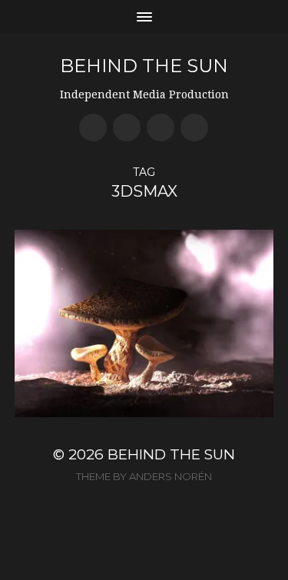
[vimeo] (160, 127)
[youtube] (127, 127)
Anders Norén (170, 476)
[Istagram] (194, 127)
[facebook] (93, 127)
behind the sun (144, 66)
